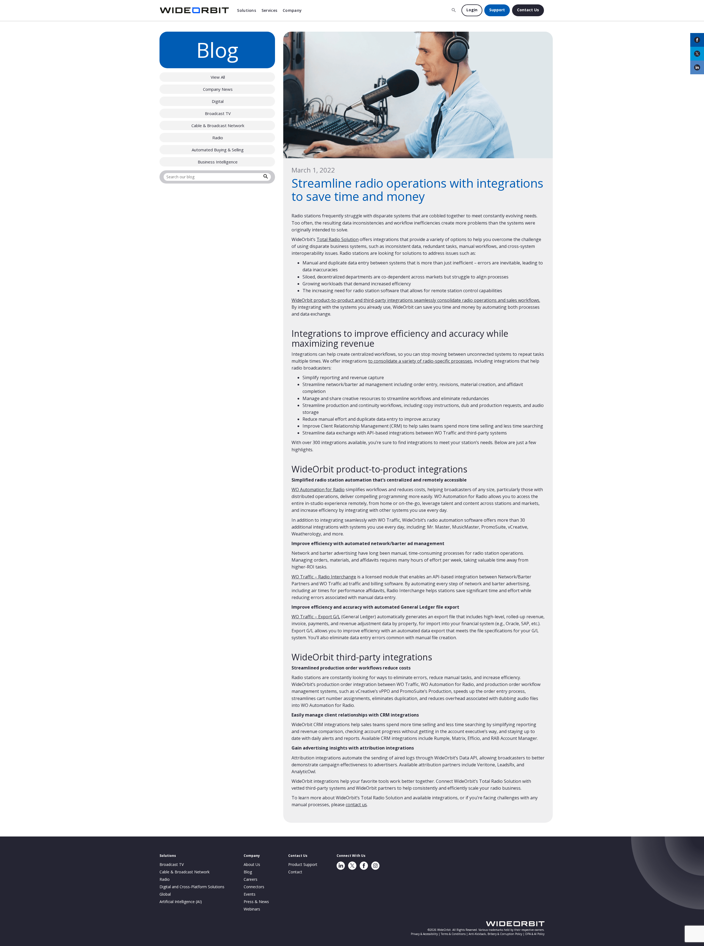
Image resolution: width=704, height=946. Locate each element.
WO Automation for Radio (318, 489)
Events (249, 894)
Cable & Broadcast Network (217, 125)
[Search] (266, 177)
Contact (295, 871)
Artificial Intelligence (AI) (181, 901)
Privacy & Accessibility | (426, 934)
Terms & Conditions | (455, 934)
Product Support (302, 864)
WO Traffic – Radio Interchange (324, 577)
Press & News (256, 901)
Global (165, 894)
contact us (356, 805)
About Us (252, 864)
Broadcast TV (218, 113)
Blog (248, 871)
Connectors (254, 886)
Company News (218, 89)
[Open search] (453, 10)
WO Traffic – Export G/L (316, 617)
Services (269, 10)
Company (292, 10)
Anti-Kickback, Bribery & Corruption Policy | (497, 934)
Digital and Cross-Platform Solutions (192, 886)
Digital (218, 101)
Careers (250, 879)
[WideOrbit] (194, 10)
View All (218, 77)
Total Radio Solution (338, 239)
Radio (217, 137)
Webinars (252, 909)
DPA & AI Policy (534, 934)
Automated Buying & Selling (218, 149)
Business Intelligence (218, 162)
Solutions (246, 10)
